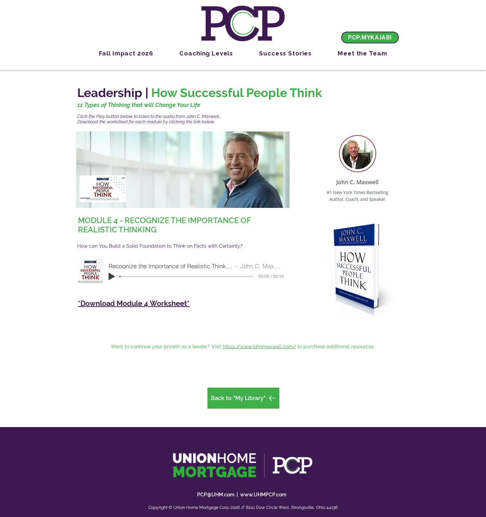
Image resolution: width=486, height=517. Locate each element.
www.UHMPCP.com (263, 494)
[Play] (112, 276)
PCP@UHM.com (215, 494)
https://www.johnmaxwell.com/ (259, 346)
